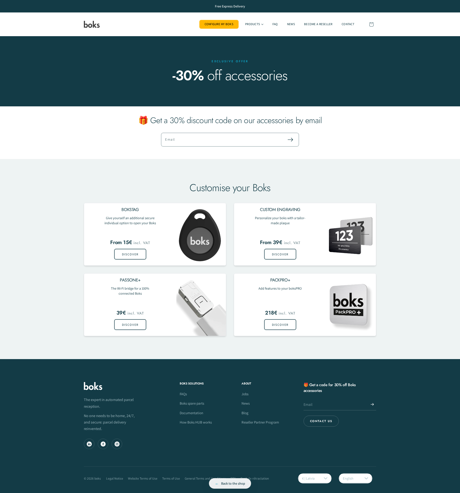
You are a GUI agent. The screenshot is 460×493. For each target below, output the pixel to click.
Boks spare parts (192, 403)
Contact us (321, 421)
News (246, 403)
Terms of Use (171, 478)
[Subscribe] (290, 140)
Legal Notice (114, 478)
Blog (245, 412)
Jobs (245, 393)
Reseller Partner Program (260, 422)
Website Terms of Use (142, 478)
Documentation (191, 412)
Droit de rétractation (255, 478)
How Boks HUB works (196, 422)
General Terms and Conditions (205, 478)
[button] (254, 24)
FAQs (183, 393)
